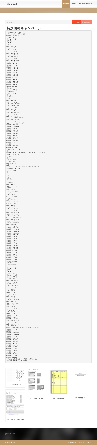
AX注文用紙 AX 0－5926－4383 (15, 419)
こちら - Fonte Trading (37, 398)
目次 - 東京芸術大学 (80, 398)
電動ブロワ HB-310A (58, 398)
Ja (11, 4)
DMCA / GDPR (81, 442)
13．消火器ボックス (15, 384)
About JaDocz (72, 442)
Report (77, 22)
